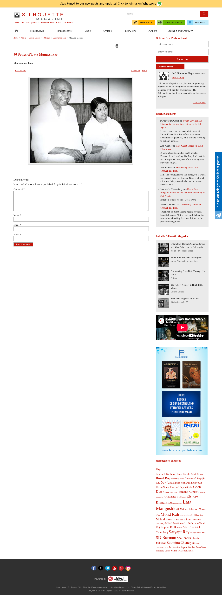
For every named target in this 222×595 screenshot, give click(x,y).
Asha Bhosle (183, 474)
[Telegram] (107, 568)
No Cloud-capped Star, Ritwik (185, 298)
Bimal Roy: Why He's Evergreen (186, 257)
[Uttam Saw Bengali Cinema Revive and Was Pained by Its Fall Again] (163, 252)
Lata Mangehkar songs (174, 503)
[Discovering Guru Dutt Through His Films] (163, 280)
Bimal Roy (163, 478)
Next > (144, 70)
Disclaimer (115, 587)
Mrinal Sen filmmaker (176, 523)
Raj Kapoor (163, 527)
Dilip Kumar (181, 482)
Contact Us (124, 587)
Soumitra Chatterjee (181, 542)
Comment (19, 189)
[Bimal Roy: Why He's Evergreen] (163, 266)
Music (88, 30)
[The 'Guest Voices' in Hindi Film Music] (163, 293)
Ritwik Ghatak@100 (179, 302)
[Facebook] (94, 568)
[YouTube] (114, 568)
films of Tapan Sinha (181, 487)
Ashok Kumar (197, 474)
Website (17, 234)
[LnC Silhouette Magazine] (163, 79)
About (64, 587)
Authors (153, 30)
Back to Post (20, 70)
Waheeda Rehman (186, 550)
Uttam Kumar (170, 550)
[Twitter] (100, 568)
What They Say (84, 587)
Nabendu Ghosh (196, 523)
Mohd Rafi (170, 514)
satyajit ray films (197, 532)
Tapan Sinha (187, 547)
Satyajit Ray (179, 531)
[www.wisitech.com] (117, 578)
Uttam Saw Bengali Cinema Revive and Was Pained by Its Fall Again (181, 124)
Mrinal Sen (163, 519)
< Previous (135, 70)
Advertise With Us (173, 22)
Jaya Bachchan (170, 496)
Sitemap (146, 587)
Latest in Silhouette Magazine (172, 236)
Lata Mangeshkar (173, 504)
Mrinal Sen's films (181, 519)
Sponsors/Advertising (100, 587)
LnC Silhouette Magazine (185, 73)
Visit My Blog (178, 77)
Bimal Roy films (177, 478)
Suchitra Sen (174, 547)
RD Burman (176, 527)
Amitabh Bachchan (166, 474)
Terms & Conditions (159, 587)
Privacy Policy (136, 587)
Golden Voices (177, 291)
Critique (107, 30)
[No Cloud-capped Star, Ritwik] (163, 307)
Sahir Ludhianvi (189, 527)
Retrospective (64, 30)
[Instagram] (128, 568)
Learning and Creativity (180, 30)
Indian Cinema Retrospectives (184, 261)
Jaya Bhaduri (181, 497)
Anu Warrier (166, 145)
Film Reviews (37, 30)
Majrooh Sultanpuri (189, 509)
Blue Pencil (200, 22)
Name (17, 215)
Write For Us (146, 22)
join (142, 3)
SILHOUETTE (43, 16)
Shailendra (184, 538)
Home (58, 587)
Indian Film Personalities (182, 250)
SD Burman (166, 537)
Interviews (130, 30)
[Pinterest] (121, 568)
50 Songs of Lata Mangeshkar (35, 54)
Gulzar (166, 492)
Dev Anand (168, 482)
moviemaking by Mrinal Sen (191, 515)
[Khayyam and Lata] (81, 161)
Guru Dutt (173, 492)
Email (17, 224)
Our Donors (72, 587)
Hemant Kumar (187, 491)
